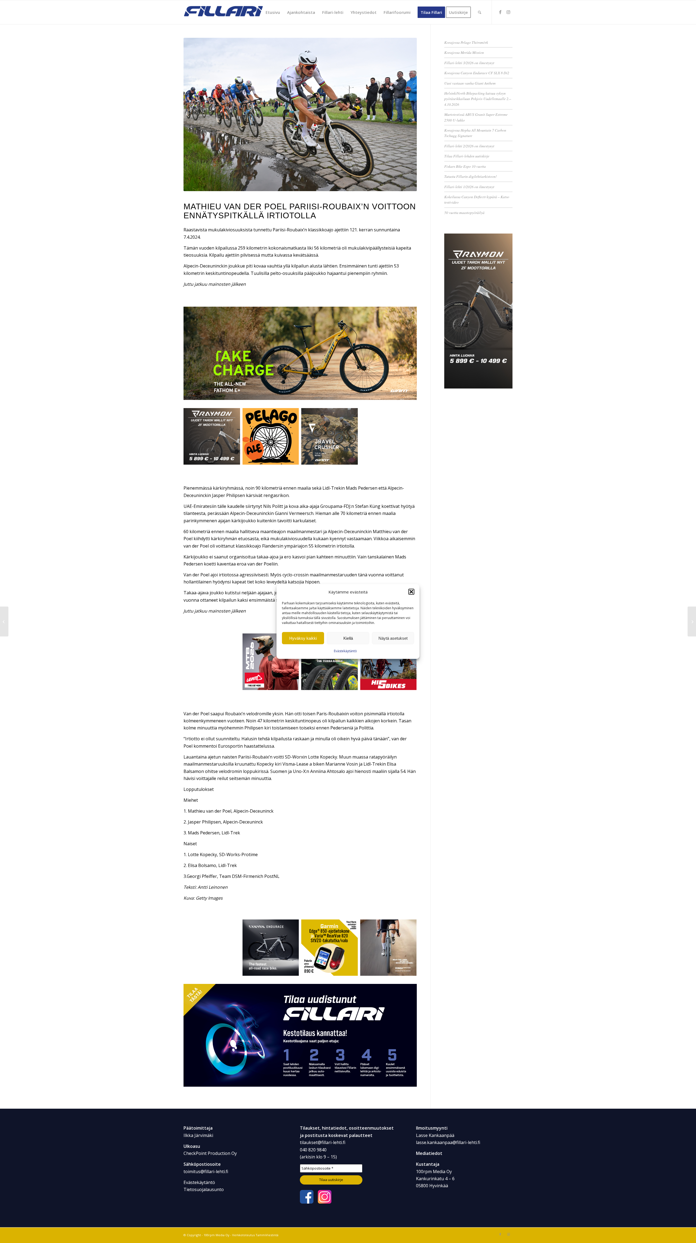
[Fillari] (224, 12)
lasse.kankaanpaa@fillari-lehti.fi (448, 1142)
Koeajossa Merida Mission (464, 52)
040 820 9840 (313, 1150)
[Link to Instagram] (508, 12)
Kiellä (348, 638)
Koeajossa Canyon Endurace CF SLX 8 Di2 (476, 72)
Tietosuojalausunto (204, 1189)
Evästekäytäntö (345, 651)
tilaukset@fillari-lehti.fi (322, 1142)
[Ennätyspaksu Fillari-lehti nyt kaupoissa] (692, 621)
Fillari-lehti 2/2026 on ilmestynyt (469, 145)
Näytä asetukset (393, 638)
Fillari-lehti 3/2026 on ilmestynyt (469, 62)
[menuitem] (273, 12)
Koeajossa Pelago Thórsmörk (466, 42)
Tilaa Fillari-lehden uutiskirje (466, 156)
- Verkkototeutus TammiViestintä (253, 1235)
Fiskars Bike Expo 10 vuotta (465, 166)
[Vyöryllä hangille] (4, 621)
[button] (411, 592)
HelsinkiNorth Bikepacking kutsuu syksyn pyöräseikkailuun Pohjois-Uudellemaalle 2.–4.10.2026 (477, 99)
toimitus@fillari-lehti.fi (206, 1171)
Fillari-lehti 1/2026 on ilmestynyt (469, 186)
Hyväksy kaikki (303, 638)
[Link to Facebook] (500, 12)
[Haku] (479, 12)
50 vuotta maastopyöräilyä (464, 212)
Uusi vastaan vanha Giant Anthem (470, 83)
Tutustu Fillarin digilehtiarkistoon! (470, 176)
